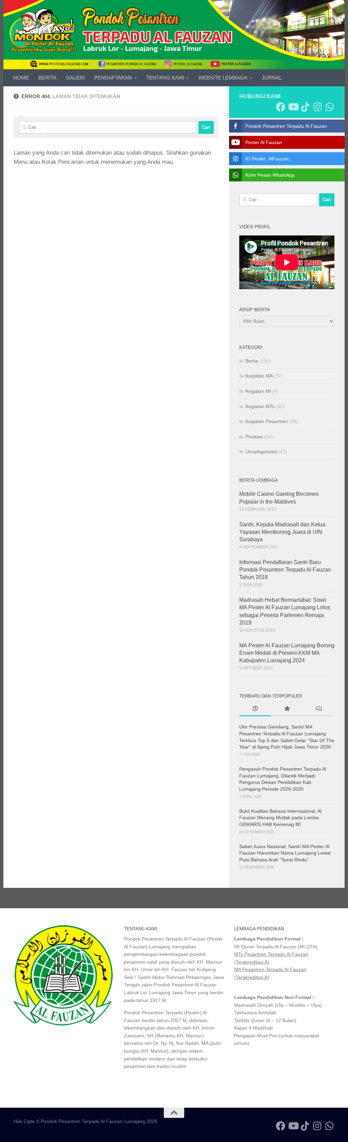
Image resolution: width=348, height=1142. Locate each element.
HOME (21, 78)
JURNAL (272, 78)
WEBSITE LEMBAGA (222, 78)
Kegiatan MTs (260, 406)
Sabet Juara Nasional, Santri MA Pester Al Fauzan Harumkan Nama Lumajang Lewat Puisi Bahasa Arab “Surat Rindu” (285, 853)
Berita (251, 361)
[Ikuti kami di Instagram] (317, 107)
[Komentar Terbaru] (318, 709)
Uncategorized (261, 451)
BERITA (47, 78)
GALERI (75, 78)
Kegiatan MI (258, 391)
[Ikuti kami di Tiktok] (305, 107)
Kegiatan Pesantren (266, 421)
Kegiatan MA (259, 376)
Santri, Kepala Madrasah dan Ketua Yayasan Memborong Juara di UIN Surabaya (282, 532)
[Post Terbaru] (255, 709)
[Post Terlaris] (286, 709)
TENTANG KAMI (165, 78)
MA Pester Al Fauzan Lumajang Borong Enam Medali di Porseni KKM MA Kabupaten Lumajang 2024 (286, 653)
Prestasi (254, 436)
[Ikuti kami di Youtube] (293, 107)
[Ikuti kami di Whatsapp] (329, 107)
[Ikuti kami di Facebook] (280, 107)
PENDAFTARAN (113, 78)
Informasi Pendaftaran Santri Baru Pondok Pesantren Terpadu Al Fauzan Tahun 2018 (285, 569)
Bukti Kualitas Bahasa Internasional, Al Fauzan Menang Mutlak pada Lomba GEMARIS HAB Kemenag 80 (280, 817)
